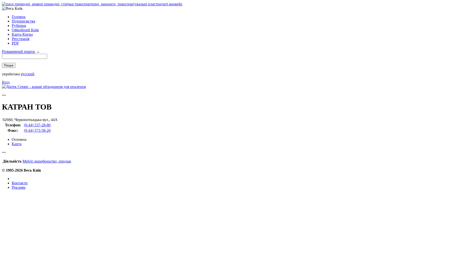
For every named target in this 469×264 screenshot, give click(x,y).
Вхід (6, 82)
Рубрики (19, 25)
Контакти (20, 183)
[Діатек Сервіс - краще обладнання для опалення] (44, 87)
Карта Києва (22, 34)
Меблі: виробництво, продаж (46, 161)
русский (27, 74)
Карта (16, 144)
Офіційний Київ (25, 30)
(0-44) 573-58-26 (37, 130)
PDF (15, 43)
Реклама (18, 187)
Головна (18, 17)
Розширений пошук (18, 51)
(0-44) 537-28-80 (37, 125)
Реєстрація (20, 39)
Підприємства (23, 21)
